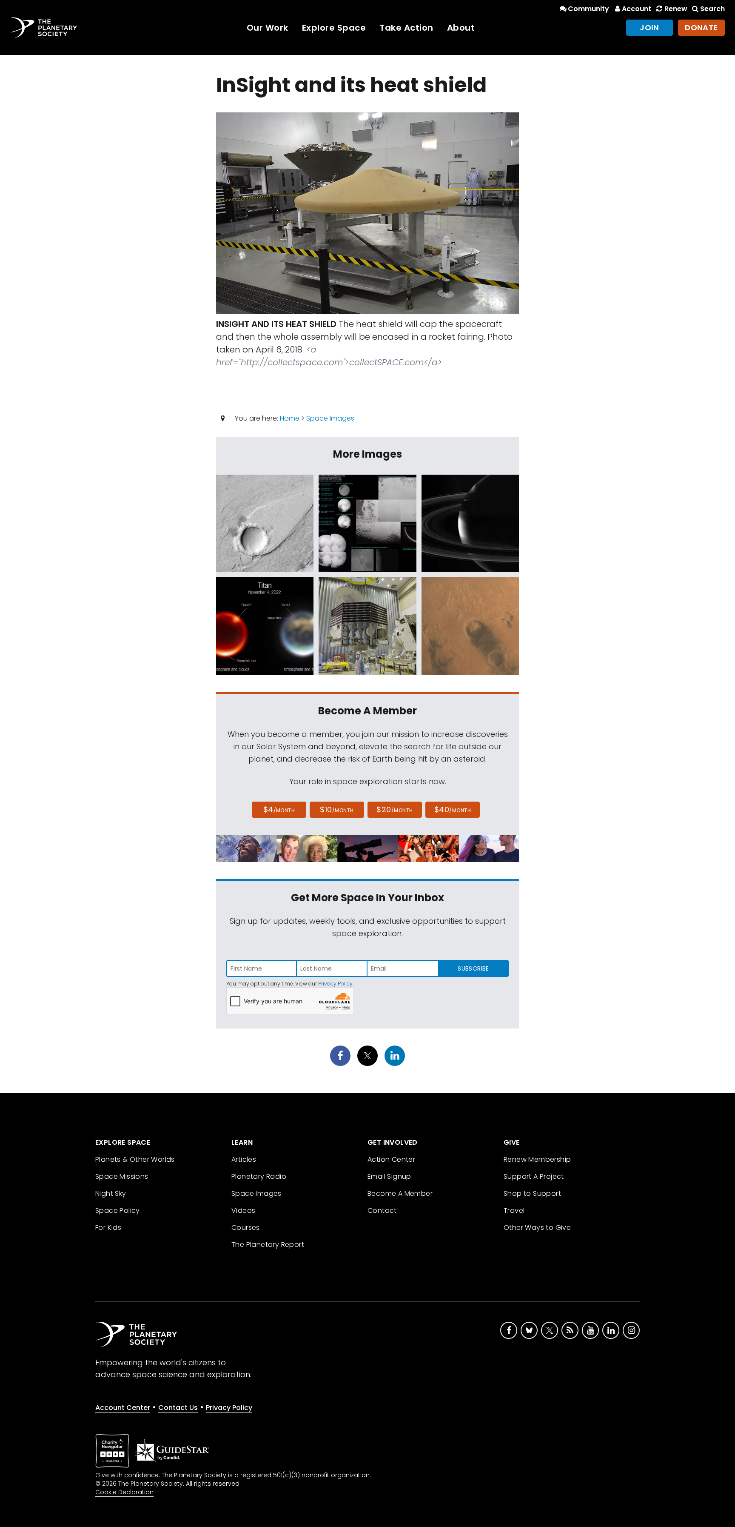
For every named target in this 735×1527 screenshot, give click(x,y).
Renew (675, 9)
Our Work (267, 28)
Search (712, 9)
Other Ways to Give (537, 1227)
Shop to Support (532, 1193)
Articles (243, 1159)
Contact (382, 1210)
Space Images (330, 418)
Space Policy (117, 1210)
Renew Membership (537, 1159)
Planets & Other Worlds (135, 1159)
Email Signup (389, 1176)
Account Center (122, 1407)
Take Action (406, 28)
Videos (243, 1210)
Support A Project (534, 1176)
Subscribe (473, 968)
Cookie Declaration (124, 1492)
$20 (394, 809)
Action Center (391, 1159)
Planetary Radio (258, 1176)
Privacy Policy (335, 983)
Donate (701, 27)
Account (636, 9)
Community (588, 9)
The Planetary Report (267, 1244)
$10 (336, 809)
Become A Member (400, 1193)
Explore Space (334, 28)
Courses (245, 1227)
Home (289, 418)
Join (649, 27)
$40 (452, 809)
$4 (279, 809)
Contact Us (178, 1407)
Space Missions (121, 1176)
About (461, 28)
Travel (514, 1210)
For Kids (108, 1227)
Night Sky (110, 1193)
